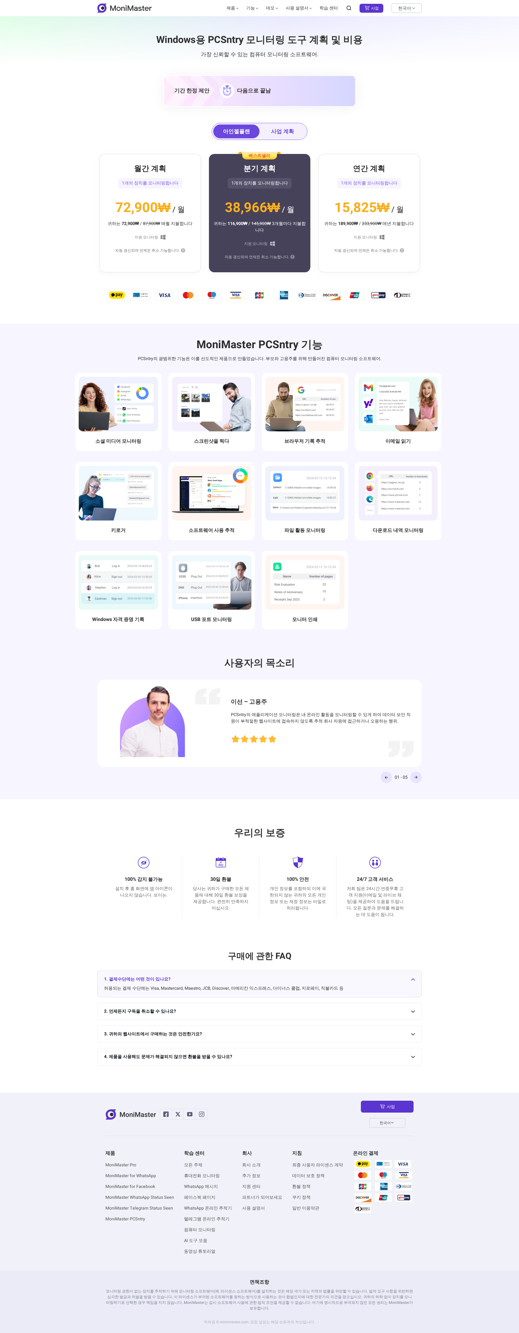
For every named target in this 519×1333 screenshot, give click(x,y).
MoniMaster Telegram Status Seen (139, 1208)
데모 (270, 8)
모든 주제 (193, 1165)
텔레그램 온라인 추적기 (206, 1219)
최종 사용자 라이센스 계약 (317, 1165)
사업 (375, 8)
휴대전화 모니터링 (202, 1176)
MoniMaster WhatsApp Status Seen (139, 1197)
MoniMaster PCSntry (125, 1219)
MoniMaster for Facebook (130, 1186)
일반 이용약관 (305, 1208)
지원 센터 (251, 1186)
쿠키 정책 (301, 1197)
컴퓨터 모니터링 (199, 1230)
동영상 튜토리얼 (199, 1251)
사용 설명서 (297, 8)
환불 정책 (301, 1186)
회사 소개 (251, 1165)
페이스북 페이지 (199, 1197)
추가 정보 (251, 1176)
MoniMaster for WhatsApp (130, 1176)
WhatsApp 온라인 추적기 (208, 1208)
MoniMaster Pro (120, 1165)
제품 (231, 8)
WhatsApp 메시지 (201, 1186)
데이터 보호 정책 (308, 1176)
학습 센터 (329, 8)
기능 (250, 8)
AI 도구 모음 (195, 1240)
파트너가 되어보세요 (262, 1197)
